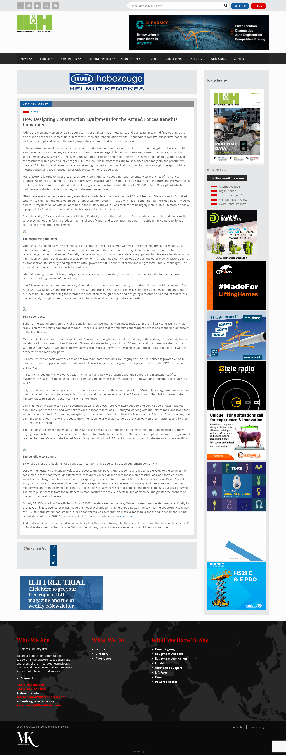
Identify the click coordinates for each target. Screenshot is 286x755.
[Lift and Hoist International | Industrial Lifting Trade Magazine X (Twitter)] (28, 5)
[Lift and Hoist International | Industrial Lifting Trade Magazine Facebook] (20, 5)
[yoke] (236, 510)
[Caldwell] (236, 459)
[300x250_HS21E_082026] (236, 609)
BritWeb (149, 751)
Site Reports (69, 58)
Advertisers (174, 58)
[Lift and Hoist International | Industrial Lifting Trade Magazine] (36, 32)
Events (153, 58)
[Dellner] (232, 259)
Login (258, 6)
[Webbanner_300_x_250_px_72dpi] (236, 409)
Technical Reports (99, 58)
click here (126, 516)
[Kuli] (106, 82)
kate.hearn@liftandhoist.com (39, 705)
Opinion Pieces (131, 58)
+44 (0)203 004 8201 (31, 685)
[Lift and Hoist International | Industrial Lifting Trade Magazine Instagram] (46, 5)
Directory (196, 58)
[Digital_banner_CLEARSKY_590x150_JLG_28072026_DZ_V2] (199, 32)
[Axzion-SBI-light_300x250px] (236, 359)
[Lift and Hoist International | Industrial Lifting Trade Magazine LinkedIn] (37, 5)
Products (44, 58)
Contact (239, 58)
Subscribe (237, 727)
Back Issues (218, 58)
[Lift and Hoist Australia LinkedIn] (53, 562)
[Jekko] (236, 309)
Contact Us (28, 678)
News (24, 58)
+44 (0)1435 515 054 (31, 689)
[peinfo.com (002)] (236, 559)
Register (240, 6)
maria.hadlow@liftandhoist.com (41, 697)
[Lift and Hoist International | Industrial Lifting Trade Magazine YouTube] (55, 5)
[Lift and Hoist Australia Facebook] (53, 548)
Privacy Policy (257, 727)
